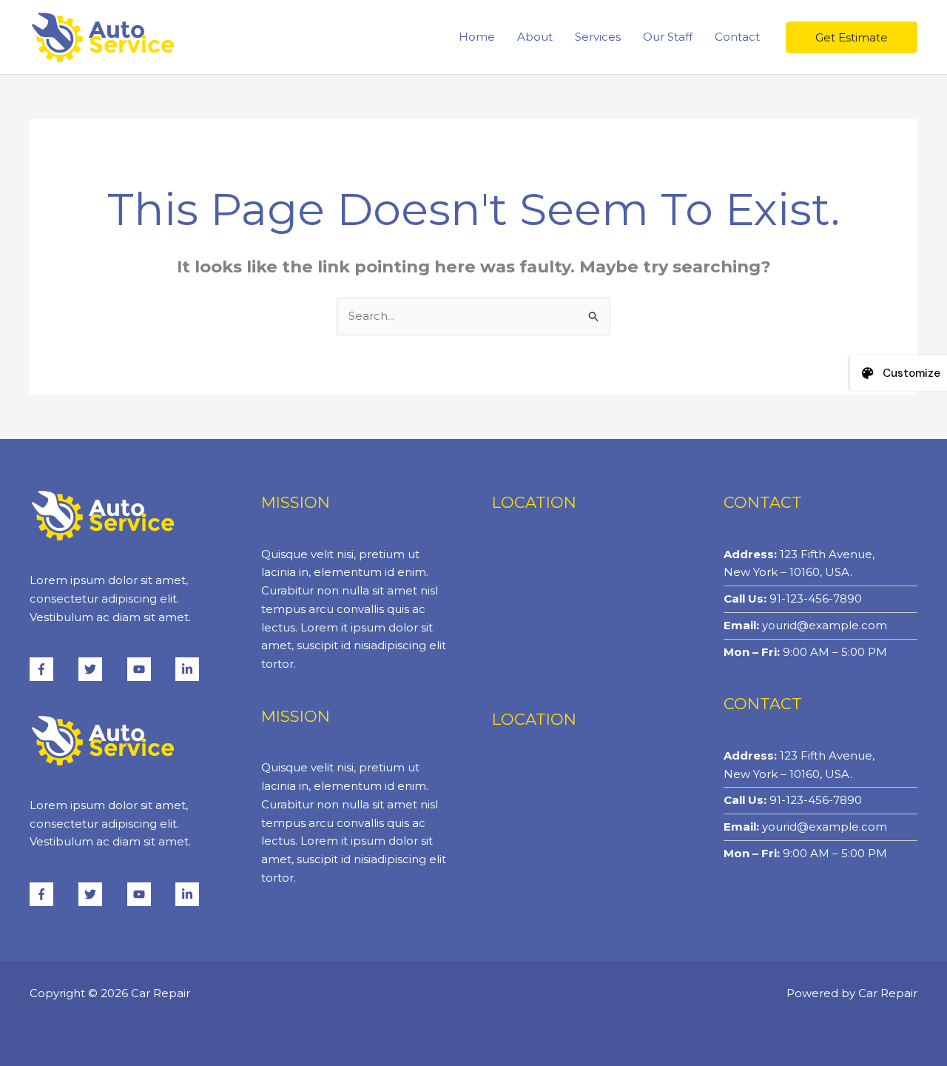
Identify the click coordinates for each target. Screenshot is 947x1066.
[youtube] (150, 669)
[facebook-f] (52, 669)
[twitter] (101, 669)
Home (477, 37)
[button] (851, 37)
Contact (737, 37)
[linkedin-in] (189, 669)
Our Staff (667, 37)
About (535, 37)
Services (598, 37)
